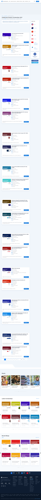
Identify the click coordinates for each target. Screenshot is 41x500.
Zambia (30, 495)
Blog (29, 1)
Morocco (5, 495)
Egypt (38, 494)
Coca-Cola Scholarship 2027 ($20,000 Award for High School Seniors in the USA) (20, 248)
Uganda (17, 495)
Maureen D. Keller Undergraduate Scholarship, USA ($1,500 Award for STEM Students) (20, 313)
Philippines (31, 494)
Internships (31, 485)
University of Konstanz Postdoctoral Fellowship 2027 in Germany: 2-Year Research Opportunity (20, 180)
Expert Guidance (26, 483)
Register (37, 1)
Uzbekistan (2, 496)
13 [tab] (26, 429)
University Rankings (19, 479)
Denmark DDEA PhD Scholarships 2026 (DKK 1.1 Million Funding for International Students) (20, 235)
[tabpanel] (6, 382)
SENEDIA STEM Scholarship (16, 268)
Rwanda (34, 495)
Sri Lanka (7, 495)
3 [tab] (17, 391)
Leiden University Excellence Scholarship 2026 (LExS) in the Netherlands (20, 300)
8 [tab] (23, 391)
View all (37, 398)
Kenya (36, 494)
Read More (26, 155)
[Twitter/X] (3, 486)
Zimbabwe (23, 495)
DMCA (36, 483)
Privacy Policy (37, 482)
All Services (25, 478)
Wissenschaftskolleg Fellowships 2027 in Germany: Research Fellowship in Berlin (20, 112)
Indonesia (28, 494)
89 (21, 359)
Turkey (19, 495)
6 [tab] (21, 391)
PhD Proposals (26, 484)
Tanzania (14, 495)
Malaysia (37, 495)
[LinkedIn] (5, 486)
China (12, 494)
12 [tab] (25, 429)
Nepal (23, 494)
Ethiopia (2, 495)
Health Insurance (32, 481)
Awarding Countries (19, 1)
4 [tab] (18, 391)
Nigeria (21, 494)
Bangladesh (17, 494)
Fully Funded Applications (26, 482)
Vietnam (25, 494)
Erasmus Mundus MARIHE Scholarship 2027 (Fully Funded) (19, 167)
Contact (36, 480)
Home (9, 1)
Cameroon (27, 495)
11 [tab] (24, 429)
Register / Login (37, 481)
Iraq (21, 495)
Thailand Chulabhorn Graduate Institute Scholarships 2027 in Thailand (20, 46)
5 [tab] (19, 391)
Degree (23, 1)
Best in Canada (20, 483)
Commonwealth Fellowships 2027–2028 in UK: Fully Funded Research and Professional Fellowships (20, 334)
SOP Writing (25, 485)
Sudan (32, 495)
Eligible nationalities (13, 1)
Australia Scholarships (14, 482)
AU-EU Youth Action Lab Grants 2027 (17, 33)
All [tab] (2, 437)
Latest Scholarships (14, 478)
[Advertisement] (20, 8)
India (10, 494)
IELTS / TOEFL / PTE (32, 484)
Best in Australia (20, 484)
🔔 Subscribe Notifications (31, 479)
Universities (26, 1)
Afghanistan (10, 495)
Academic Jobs (32, 486)
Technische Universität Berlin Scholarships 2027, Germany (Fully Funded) (19, 347)
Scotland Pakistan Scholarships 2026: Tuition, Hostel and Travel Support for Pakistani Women (20, 214)
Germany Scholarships (14, 484)
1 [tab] (17, 467)
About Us (36, 479)
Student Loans (32, 482)
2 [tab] (16, 391)
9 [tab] (24, 391)
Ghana (34, 494)
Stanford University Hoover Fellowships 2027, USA (20, 66)
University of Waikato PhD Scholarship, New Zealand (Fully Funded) (34, 411)
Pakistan (14, 494)
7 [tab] (22, 391)
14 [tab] (27, 429)
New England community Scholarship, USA (18, 280)
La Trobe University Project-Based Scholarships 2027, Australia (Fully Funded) (20, 78)
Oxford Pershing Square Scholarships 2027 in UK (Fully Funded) (19, 146)
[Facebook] (1, 486)
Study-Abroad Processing (26, 480)
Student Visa (31, 480)
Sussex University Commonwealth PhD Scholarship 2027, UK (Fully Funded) (20, 100)
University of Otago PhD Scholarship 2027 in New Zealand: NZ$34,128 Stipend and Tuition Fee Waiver (20, 201)
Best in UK (19, 482)
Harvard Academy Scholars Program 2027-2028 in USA (20, 134)
